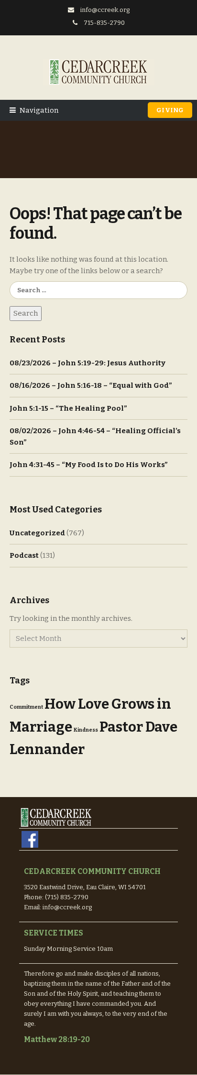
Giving (170, 110)
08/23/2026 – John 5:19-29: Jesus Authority (87, 363)
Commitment (26, 707)
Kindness (86, 730)
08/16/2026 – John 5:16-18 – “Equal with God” (91, 385)
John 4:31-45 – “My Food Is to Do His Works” (89, 464)
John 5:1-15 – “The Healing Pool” (68, 408)
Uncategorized (37, 533)
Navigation (39, 110)
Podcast (24, 555)
